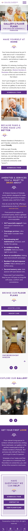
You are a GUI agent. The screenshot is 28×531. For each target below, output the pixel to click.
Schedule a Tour (14, 92)
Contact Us (14, 502)
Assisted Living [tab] (14, 308)
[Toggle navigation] (24, 3)
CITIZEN (12, 521)
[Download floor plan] (24, 361)
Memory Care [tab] (14, 313)
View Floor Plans (14, 507)
